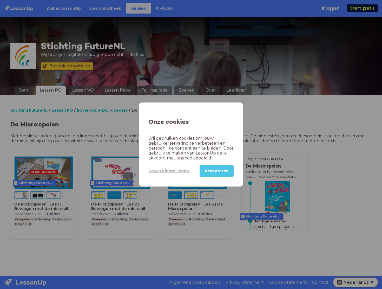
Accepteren (217, 171)
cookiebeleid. (198, 158)
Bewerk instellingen (168, 171)
